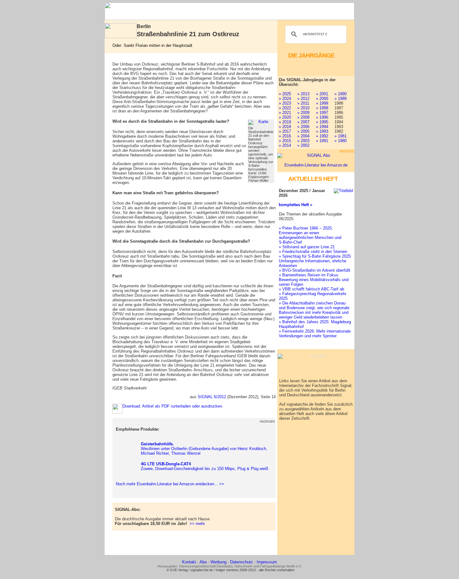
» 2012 (303, 98)
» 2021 (285, 112)
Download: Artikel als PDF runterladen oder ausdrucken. (172, 406)
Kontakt (189, 562)
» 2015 (285, 140)
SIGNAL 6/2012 (212, 396)
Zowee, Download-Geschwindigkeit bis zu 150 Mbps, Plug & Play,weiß (204, 466)
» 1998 (322, 108)
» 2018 (285, 126)
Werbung (218, 562)
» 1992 (322, 136)
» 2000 (322, 98)
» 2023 (285, 103)
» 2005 (303, 131)
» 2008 (303, 117)
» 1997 (322, 112)
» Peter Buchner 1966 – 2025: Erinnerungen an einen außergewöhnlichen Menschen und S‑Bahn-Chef (310, 235)
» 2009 (303, 112)
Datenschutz (241, 562)
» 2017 (285, 131)
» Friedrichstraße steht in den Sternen (313, 251)
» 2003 (303, 140)
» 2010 (303, 108)
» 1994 (322, 126)
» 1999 (322, 103)
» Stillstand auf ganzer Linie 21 (307, 247)
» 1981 (340, 136)
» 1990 (340, 94)
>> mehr (197, 523)
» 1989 (340, 98)
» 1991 (322, 140)
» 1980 (340, 140)
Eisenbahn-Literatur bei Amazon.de (316, 165)
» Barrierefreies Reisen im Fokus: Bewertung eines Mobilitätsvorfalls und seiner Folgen (313, 280)
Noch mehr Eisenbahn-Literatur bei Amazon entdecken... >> (168, 484)
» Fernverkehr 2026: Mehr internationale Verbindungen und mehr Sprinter (315, 333)
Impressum (267, 562)
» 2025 (285, 94)
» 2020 (285, 117)
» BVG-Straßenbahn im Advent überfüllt (314, 270)
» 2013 (303, 94)
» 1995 (322, 122)
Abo (203, 562)
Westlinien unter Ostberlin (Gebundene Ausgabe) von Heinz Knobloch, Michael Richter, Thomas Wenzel (204, 449)
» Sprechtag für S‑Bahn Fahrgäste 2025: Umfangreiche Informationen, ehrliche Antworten (315, 261)
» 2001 (322, 94)
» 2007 (303, 122)
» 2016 (285, 136)
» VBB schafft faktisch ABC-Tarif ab (311, 289)
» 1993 (322, 131)
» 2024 (285, 98)
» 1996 (322, 117)
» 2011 (303, 103)
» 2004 (303, 136)
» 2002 (303, 145)
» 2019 (285, 122)
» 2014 (285, 145)
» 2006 (303, 126)
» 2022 (285, 108)
